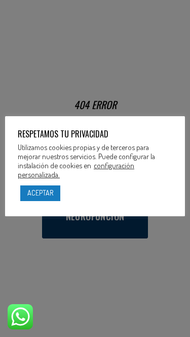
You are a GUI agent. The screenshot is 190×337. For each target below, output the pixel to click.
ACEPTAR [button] (40, 192)
